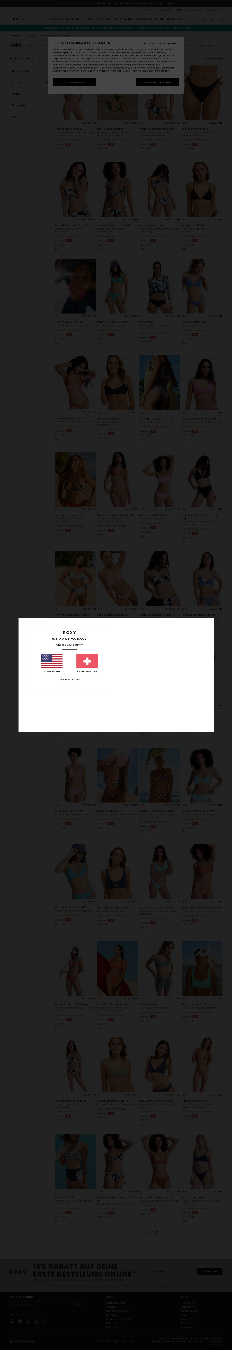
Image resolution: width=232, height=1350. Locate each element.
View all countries (69, 679)
